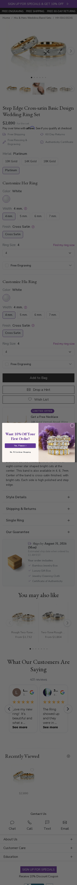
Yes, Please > (20, 445)
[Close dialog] (72, 425)
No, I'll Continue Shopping (20, 452)
